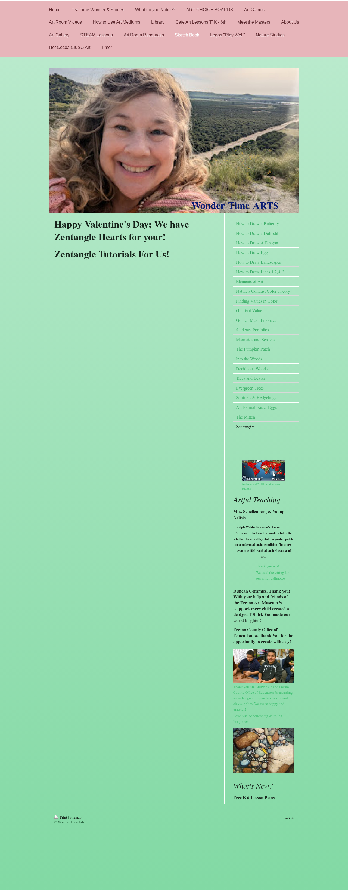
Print (63, 817)
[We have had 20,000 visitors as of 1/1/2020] (263, 470)
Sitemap (76, 817)
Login (289, 817)
